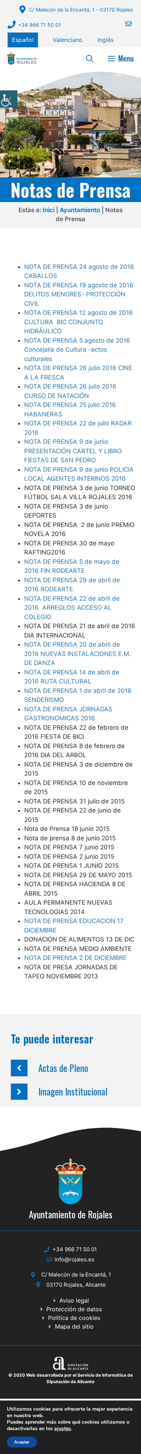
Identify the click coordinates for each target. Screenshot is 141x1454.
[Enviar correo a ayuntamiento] (124, 23)
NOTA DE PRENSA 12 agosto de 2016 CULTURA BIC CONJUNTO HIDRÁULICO (78, 322)
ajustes (62, 1428)
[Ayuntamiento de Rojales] (22, 58)
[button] (90, 58)
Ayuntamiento (80, 210)
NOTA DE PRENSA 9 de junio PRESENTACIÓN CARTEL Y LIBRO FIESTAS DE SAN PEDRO (73, 451)
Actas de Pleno (63, 1068)
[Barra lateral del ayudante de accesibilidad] (8, 99)
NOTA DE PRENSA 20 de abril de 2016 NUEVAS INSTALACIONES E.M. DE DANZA (77, 653)
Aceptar (22, 1442)
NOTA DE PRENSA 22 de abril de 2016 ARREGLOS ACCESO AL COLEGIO (72, 608)
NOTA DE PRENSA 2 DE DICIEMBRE (75, 957)
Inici (49, 210)
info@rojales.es (74, 1259)
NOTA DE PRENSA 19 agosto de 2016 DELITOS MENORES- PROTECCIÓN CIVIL (78, 294)
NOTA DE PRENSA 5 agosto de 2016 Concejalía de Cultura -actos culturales (77, 350)
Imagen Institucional (72, 1091)
